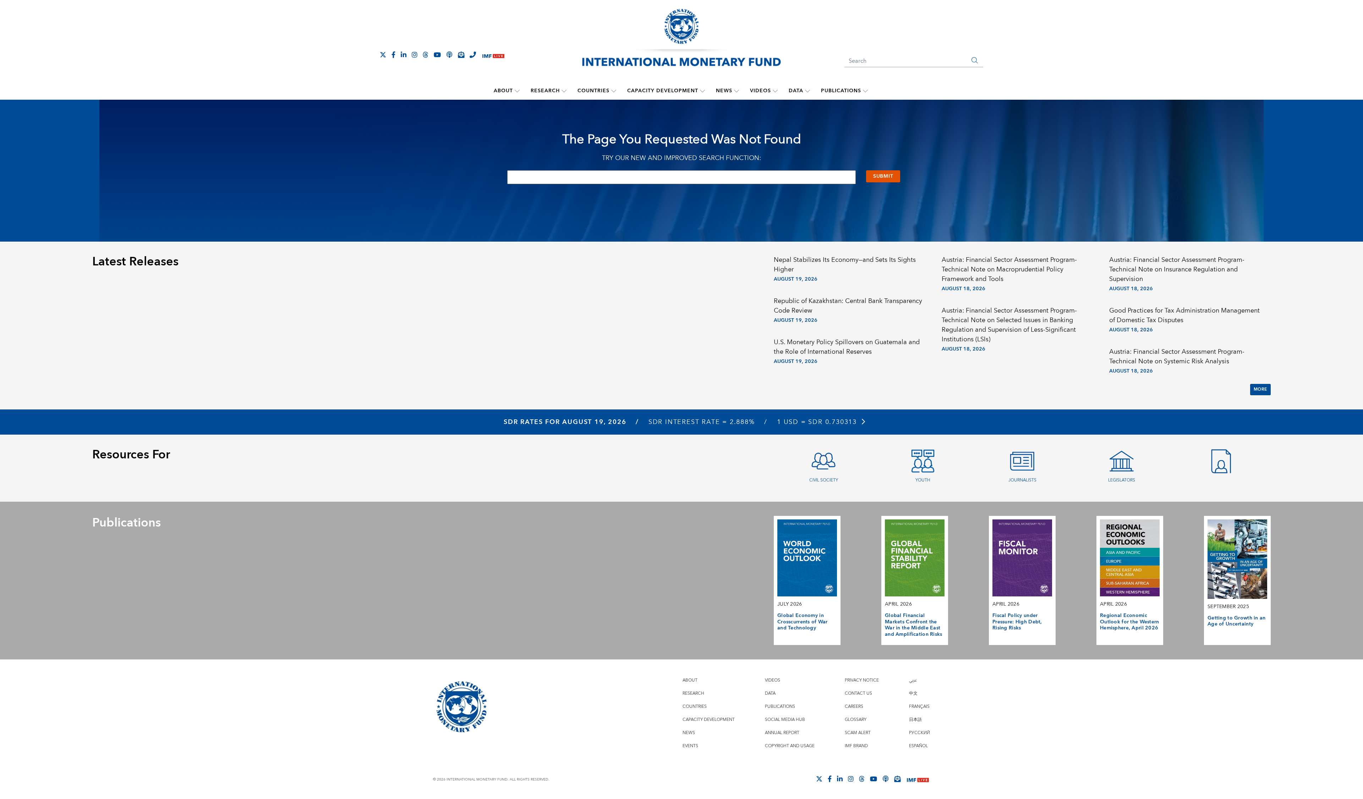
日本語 (915, 719)
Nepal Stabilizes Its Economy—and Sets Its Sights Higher (845, 264)
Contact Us (858, 693)
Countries (593, 91)
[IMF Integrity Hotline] (473, 54)
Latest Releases (135, 261)
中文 (913, 693)
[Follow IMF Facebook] (393, 54)
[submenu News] (736, 91)
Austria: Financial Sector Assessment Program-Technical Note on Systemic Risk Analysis (1176, 356)
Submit (883, 176)
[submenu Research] (564, 91)
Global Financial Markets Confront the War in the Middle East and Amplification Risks (913, 625)
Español (918, 746)
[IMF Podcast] (449, 54)
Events (690, 746)
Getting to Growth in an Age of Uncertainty (1237, 621)
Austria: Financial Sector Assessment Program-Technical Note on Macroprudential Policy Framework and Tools (1009, 269)
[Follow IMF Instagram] (414, 54)
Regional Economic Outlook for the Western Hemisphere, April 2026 (1129, 621)
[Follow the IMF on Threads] (425, 54)
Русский (919, 733)
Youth (922, 480)
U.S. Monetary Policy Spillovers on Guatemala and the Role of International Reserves (847, 347)
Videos (760, 91)
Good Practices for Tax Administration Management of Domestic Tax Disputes (1184, 315)
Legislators (1121, 480)
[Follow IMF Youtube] (437, 54)
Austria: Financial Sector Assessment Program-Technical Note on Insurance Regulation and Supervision (1176, 269)
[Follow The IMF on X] (383, 54)
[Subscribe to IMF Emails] (461, 54)
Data (796, 91)
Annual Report (782, 733)
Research (545, 91)
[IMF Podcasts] (885, 779)
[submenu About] (517, 91)
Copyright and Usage (790, 746)
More (1260, 389)
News (724, 91)
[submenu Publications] (865, 91)
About (503, 91)
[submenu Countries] (613, 91)
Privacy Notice (862, 680)
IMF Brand (856, 746)
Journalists (1022, 480)
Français (919, 706)
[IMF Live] (493, 55)
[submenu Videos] (775, 91)
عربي (913, 680)
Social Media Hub (785, 719)
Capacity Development (662, 91)
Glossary (855, 719)
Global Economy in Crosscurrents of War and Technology (802, 621)
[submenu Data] (807, 91)
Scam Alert (858, 733)
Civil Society (823, 480)
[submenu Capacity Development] (702, 91)
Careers (854, 706)
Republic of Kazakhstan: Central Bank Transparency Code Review (848, 306)
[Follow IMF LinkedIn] (403, 54)
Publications (841, 91)
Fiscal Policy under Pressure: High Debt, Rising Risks (1017, 621)
